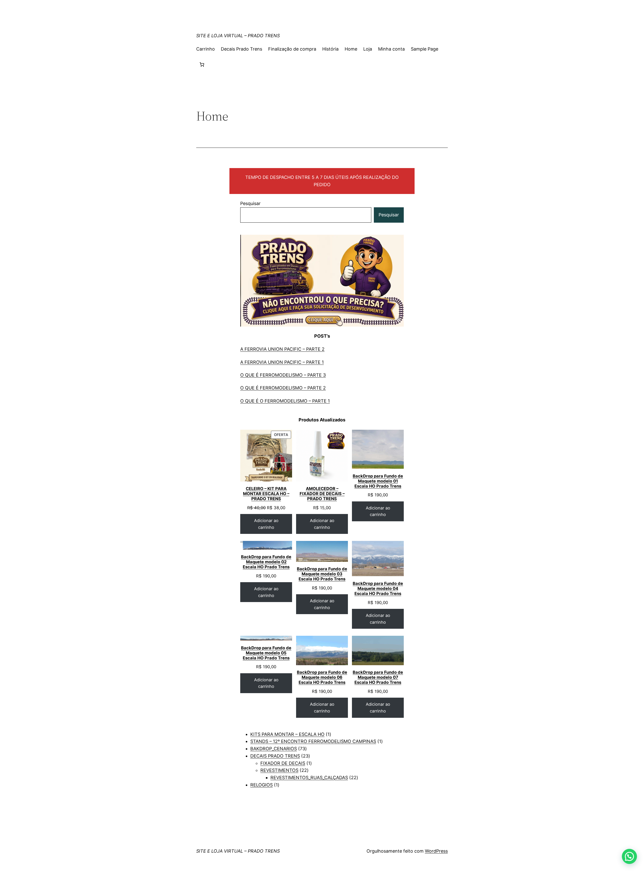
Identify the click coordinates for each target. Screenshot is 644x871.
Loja (367, 49)
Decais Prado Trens (241, 49)
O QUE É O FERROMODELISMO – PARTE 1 (285, 401)
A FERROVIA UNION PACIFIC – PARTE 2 (282, 349)
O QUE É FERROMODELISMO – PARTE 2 (283, 387)
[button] (629, 856)
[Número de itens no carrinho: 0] (202, 64)
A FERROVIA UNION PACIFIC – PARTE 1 (282, 362)
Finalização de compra (292, 49)
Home (351, 49)
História (330, 49)
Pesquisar (250, 203)
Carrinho (205, 49)
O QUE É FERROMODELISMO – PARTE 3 (283, 375)
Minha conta (391, 49)
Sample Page (424, 49)
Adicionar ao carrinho (266, 524)
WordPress (436, 851)
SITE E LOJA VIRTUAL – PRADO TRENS (238, 35)
